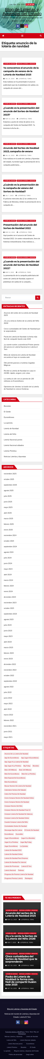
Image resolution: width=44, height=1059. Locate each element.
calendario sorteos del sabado (15, 790)
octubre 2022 (9, 675)
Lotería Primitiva (10, 451)
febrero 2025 (9, 524)
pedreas (21, 870)
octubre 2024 (9, 541)
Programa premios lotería (14, 878)
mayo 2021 (8, 737)
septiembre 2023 (10, 614)
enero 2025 (8, 530)
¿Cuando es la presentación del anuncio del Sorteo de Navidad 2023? (21, 111)
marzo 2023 (8, 647)
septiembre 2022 (10, 681)
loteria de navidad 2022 (13, 850)
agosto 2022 (8, 687)
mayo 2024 (8, 569)
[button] (41, 36)
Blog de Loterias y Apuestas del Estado (22, 11)
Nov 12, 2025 (12, 919)
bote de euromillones (12, 774)
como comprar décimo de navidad (17, 802)
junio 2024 (8, 563)
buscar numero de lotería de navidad (18, 786)
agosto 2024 (8, 552)
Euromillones (9, 417)
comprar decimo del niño (13, 806)
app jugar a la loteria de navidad (16, 762)
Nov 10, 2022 (10, 232)
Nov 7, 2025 (11, 942)
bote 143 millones (25, 770)
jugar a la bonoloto (28, 838)
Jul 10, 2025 (9, 78)
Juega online (30, 1054)
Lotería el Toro (24, 78)
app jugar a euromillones (30, 758)
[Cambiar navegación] (22, 35)
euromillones (9, 834)
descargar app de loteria (13, 830)
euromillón (19, 834)
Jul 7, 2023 (9, 195)
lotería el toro (26, 866)
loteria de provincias (12, 866)
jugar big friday (26, 842)
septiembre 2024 (10, 546)
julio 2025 (8, 496)
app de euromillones (12, 758)
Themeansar (22, 1034)
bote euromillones (11, 782)
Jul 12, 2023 (9, 155)
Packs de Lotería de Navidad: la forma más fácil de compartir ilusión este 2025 (20, 980)
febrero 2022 (9, 720)
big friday (26, 766)
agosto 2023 (8, 619)
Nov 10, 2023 (10, 119)
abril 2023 (8, 642)
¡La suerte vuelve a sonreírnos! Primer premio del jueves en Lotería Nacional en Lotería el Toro (21, 347)
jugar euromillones (11, 846)
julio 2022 (8, 692)
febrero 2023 (9, 653)
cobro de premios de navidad (15, 794)
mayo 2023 (8, 636)
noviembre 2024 (10, 535)
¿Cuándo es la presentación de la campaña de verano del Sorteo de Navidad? (21, 188)
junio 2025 (8, 502)
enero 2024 (8, 591)
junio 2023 (8, 631)
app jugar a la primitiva (13, 766)
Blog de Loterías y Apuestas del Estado (26, 1051)
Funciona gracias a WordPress (15, 1032)
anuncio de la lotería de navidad (16, 754)
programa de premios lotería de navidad (19, 874)
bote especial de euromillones (15, 778)
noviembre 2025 (10, 474)
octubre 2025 (9, 479)
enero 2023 (8, 659)
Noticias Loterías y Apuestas (26, 63)
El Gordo (7, 412)
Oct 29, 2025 (12, 965)
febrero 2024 (9, 586)
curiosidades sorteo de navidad (16, 826)
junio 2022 (8, 698)
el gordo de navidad (32, 830)
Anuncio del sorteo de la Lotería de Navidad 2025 (20, 914)
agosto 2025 (8, 490)
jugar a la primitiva (11, 842)
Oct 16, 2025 (12, 988)
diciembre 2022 (10, 664)
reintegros (28, 878)
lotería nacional (10, 870)
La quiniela (8, 423)
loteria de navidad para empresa (16, 858)
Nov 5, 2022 (9, 272)
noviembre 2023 (10, 603)
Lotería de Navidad (9, 63)
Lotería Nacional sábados (14, 445)
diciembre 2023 (10, 597)
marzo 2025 (8, 518)
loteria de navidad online (13, 854)
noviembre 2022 (10, 670)
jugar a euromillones (12, 838)
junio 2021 (8, 731)
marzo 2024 (8, 580)
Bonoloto (7, 406)
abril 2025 (8, 513)
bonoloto (36, 766)
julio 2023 (8, 625)
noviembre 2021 (10, 726)
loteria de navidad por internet (15, 862)
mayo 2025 (8, 507)
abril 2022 (8, 709)
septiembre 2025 (10, 485)
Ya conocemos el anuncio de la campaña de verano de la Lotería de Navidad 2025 (21, 71)
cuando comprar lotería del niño (16, 822)
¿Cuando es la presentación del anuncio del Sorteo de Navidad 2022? (21, 265)
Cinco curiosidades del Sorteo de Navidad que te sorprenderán (21, 959)
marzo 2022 (8, 715)
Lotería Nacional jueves (13, 440)
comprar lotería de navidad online (17, 818)
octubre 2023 (9, 608)
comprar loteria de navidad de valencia (18, 814)
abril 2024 (8, 575)
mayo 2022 (8, 703)
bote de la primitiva (28, 774)
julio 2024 (8, 558)
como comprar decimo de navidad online (19, 798)
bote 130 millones (11, 770)
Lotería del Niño (10, 434)
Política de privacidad (15, 1054)
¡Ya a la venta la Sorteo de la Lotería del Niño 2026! (21, 937)
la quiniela (24, 846)
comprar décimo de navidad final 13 (17, 810)
